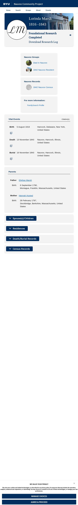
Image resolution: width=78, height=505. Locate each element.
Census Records (21, 248)
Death (12, 140)
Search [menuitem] (18, 10)
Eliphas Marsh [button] (25, 180)
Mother (13, 195)
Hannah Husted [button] (26, 195)
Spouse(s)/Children (23, 218)
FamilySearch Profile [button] (35, 105)
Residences (19, 228)
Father (13, 180)
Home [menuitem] (8, 10)
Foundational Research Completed (43, 35)
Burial (12, 153)
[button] (6, 4)
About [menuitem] (38, 10)
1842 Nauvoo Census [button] (43, 87)
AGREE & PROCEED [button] (39, 502)
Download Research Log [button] (43, 41)
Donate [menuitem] (48, 10)
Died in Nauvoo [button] (40, 63)
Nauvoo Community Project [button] (28, 4)
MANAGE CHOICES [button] (39, 496)
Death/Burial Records (24, 238)
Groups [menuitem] (28, 10)
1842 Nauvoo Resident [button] (43, 70)
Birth (12, 127)
